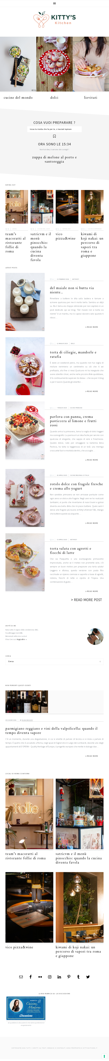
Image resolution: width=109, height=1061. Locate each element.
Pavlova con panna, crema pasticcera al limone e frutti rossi (73, 421)
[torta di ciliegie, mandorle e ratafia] (25, 366)
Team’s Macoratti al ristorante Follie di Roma (15, 242)
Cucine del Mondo (18, 97)
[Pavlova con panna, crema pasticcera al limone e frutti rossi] (25, 430)
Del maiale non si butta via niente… (72, 290)
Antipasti (75, 279)
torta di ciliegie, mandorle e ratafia (73, 354)
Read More (92, 327)
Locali (14, 229)
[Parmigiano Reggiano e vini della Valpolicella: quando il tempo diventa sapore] (54, 702)
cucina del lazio (43, 229)
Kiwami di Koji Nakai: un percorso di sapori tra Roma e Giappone (92, 245)
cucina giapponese (95, 229)
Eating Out (67, 229)
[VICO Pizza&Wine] (67, 207)
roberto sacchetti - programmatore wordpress (100, 1060)
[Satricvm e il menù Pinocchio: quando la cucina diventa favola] (42, 207)
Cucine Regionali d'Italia (79, 475)
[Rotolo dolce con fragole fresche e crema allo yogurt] (25, 498)
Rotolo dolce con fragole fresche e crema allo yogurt (76, 486)
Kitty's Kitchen (54, 19)
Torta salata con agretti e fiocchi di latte (70, 550)
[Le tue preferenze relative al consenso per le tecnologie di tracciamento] (104, 1056)
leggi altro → (22, 639)
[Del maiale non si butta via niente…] (25, 302)
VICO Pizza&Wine (66, 236)
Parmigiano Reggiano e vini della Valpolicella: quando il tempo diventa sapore (51, 730)
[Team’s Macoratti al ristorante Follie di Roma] (16, 207)
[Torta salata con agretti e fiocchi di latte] (25, 562)
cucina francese (76, 408)
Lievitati (90, 97)
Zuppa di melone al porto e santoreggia (54, 159)
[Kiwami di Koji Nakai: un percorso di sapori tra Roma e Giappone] (92, 207)
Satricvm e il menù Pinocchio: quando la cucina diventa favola (41, 247)
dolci (54, 97)
